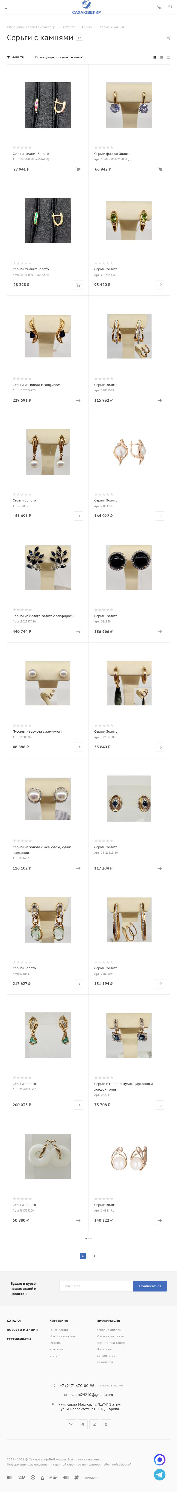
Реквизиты (105, 1362)
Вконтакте (71, 1424)
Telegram (83, 1424)
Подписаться (150, 1286)
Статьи (54, 1356)
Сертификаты (19, 1339)
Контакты (57, 1349)
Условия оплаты (109, 1330)
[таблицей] (168, 57)
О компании (59, 1330)
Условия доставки (110, 1336)
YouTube (94, 1424)
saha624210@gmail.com (92, 1394)
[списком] (161, 57)
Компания (59, 1321)
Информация (108, 1321)
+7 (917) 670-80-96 (77, 1385)
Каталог (14, 1321)
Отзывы (55, 1343)
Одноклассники (106, 1424)
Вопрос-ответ (107, 1356)
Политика (104, 1349)
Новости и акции (22, 1330)
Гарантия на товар (111, 1343)
